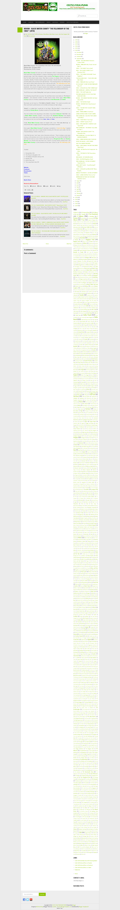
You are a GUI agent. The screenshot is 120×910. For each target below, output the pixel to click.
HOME (24, 22)
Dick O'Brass (95, 353)
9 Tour (83, 220)
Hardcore (95, 426)
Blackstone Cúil (93, 272)
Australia (82, 238)
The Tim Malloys (89, 798)
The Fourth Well (85, 722)
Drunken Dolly (80, 362)
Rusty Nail (75, 609)
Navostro (80, 534)
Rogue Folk (84, 602)
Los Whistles (87, 498)
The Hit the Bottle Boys (80, 732)
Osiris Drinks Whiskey (89, 550)
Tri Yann (86, 823)
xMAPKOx (89, 850)
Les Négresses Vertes (91, 485)
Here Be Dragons (92, 430)
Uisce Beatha (94, 827)
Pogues (92, 575)
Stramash (75, 650)
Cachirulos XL (84, 291)
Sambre (91, 612)
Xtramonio (95, 850)
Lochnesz (96, 493)
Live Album (94, 491)
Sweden (94, 654)
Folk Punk (92, 394)
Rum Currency (83, 607)
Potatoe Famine (86, 577)
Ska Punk (96, 630)
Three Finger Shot (84, 814)
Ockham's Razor (91, 546)
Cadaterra (91, 291)
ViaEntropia (82, 834)
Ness (96, 534)
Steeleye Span (90, 646)
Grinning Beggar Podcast (85, 419)
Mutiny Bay (80, 530)
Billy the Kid (89, 264)
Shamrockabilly (93, 621)
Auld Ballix (92, 236)
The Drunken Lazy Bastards (88, 711)
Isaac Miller (91, 448)
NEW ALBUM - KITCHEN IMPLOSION (84, 157)
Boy (91, 280)
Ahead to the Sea (81, 223)
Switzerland (76, 655)
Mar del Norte (88, 505)
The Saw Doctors (93, 781)
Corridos (75, 339)
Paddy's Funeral (84, 559)
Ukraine (75, 829)
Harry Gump (88, 428)
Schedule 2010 (82, 614)
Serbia (79, 620)
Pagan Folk (88, 561)
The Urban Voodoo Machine (87, 804)
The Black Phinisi (91, 673)
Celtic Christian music (93, 307)
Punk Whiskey (83, 584)
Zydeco (82, 854)
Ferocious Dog (76, 382)
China (93, 325)
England (65, 34)
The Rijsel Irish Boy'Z (85, 775)
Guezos (76, 421)
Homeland (94, 434)
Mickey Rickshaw (90, 516)
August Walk (86, 236)
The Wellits (80, 809)
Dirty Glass (77, 357)
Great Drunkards (89, 414)
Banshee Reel (85, 245)
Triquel (80, 825)
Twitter (40, 186)
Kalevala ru (91, 460)
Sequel (74, 620)
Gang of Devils (95, 405)
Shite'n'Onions (76, 627)
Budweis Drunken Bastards (92, 288)
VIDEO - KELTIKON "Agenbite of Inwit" (84, 159)
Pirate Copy (89, 570)
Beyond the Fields (92, 261)
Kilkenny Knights (89, 466)
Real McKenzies (86, 591)
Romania (80, 603)
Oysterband (86, 552)
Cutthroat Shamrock (89, 344)
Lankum (86, 480)
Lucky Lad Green (94, 500)
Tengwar (95, 661)
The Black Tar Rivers (85, 675)
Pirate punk (83, 571)
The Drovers (92, 709)
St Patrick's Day (84, 643)
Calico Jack (75, 293)
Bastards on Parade (78, 252)
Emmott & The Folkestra (92, 373)
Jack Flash (80, 450)
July (77, 183)
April (78, 189)
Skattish (88, 632)
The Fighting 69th (93, 718)
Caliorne (95, 293)
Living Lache (84, 493)
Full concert (85, 403)
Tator (91, 659)
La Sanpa (76, 478)
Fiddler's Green (83, 384)
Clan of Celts (82, 328)
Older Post (69, 243)
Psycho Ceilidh (84, 580)
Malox (82, 503)
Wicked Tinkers (88, 845)
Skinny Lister (94, 632)
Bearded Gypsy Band (84, 254)
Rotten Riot (86, 603)
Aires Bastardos (88, 223)
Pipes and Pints (94, 568)
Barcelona (96, 246)
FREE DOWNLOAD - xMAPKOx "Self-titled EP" (86, 90)
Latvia (94, 480)
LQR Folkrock (80, 500)
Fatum (91, 380)
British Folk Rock (79, 286)
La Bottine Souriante (94, 473)
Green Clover (88, 416)
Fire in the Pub (92, 387)
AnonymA (93, 229)
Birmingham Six (78, 266)
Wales (79, 838)
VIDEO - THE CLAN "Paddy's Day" (83, 92)
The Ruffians (87, 779)
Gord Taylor (94, 412)
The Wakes (84, 807)
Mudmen (75, 527)
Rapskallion (81, 589)
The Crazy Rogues (84, 695)
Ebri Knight (81, 369)
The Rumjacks (95, 779)
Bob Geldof (89, 277)
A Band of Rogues (92, 220)
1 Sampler (83, 214)
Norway (89, 541)
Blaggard (85, 273)
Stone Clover (87, 648)
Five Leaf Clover (81, 391)
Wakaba (75, 838)
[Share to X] (31, 190)
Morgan (84, 523)
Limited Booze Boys (87, 491)
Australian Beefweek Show (93, 238)
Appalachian (78, 230)
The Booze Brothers (77, 680)
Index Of (95, 441)
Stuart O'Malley (94, 652)
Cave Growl (92, 304)
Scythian (86, 616)
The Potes (86, 768)
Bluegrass (96, 275)
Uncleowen (95, 831)
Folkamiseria (88, 398)
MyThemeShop (39, 906)
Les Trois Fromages (94, 487)
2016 (76, 46)
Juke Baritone (80, 459)
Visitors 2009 (94, 836)
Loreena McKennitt (82, 496)
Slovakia (91, 634)
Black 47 (92, 266)
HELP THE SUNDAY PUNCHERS (83, 143)
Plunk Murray (87, 575)
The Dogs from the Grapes (86, 705)
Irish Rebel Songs (85, 446)
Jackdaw (85, 450)
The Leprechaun (94, 743)
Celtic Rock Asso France (86, 319)
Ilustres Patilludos (83, 439)
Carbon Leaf (75, 302)
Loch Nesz (90, 493)
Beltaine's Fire (76, 259)
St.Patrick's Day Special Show (79, 645)
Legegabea (84, 482)
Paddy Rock (77, 870)
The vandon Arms (81, 806)
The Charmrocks (88, 686)
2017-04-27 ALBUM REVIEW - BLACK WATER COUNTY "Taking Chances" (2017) (49, 205)
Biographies (95, 264)
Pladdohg (82, 573)
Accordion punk (88, 221)
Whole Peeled (76, 845)
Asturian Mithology (87, 234)
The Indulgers (94, 734)
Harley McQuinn (76, 428)
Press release (81, 578)
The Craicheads (76, 695)
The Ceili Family (88, 684)
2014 (76, 50)
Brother (91, 286)
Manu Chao (82, 505)
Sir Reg (83, 629)
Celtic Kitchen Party (81, 313)
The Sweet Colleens (87, 795)
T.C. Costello (76, 657)
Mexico (87, 514)
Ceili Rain (82, 305)
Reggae (88, 593)
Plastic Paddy (76, 575)
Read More (65, 202)
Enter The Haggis (85, 375)
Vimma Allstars (94, 834)
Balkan (91, 241)
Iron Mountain (85, 448)
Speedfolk (79, 641)
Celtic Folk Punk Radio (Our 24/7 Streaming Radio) (86, 860)
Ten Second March (88, 661)
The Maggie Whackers (78, 748)
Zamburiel (85, 852)
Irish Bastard (89, 444)
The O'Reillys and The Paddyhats (86, 761)
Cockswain (94, 330)
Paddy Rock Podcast (86, 557)
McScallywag (90, 511)
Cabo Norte (77, 291)
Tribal (90, 823)
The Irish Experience (77, 736)
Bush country (85, 289)
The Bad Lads (80, 666)
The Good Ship (89, 727)
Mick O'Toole (82, 516)
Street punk (75, 652)
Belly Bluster (94, 257)
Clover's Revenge (87, 330)
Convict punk (89, 335)
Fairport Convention (85, 378)
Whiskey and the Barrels (78, 841)
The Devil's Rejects (90, 704)
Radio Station (87, 586)
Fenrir (95, 380)
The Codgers (83, 691)
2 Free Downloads (93, 214)
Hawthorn (95, 428)
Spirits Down (76, 643)
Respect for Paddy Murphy (84, 595)
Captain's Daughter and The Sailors (89, 300)
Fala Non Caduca (93, 378)
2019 (76, 40)
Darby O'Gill (80, 348)
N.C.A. (74, 532)
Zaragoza (90, 852)
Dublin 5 (75, 366)
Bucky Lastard (83, 288)
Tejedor (75, 661)
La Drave (91, 475)
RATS (97, 589)
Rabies (82, 586)
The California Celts (92, 682)
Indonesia (81, 443)
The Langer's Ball (87, 741)
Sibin (82, 627)
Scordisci (89, 614)
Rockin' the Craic (80, 600)
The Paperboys (88, 763)
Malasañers (75, 503)
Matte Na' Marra (76, 509)
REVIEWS (62, 22)
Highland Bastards (94, 432)
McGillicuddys (77, 511)
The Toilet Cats (86, 800)
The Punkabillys (88, 770)
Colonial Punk (81, 332)
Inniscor (87, 443)
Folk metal (79, 394)
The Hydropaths (85, 734)
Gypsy (85, 421)
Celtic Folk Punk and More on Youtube (83, 863)
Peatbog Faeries (94, 564)
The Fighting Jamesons (78, 720)
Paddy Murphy (90, 555)
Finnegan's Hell (93, 385)
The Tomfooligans (94, 800)
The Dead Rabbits (88, 702)
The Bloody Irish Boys (87, 677)
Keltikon (80, 464)
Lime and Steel (78, 491)
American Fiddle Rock (87, 227)
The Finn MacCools (88, 720)
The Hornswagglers (90, 732)
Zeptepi (95, 852)
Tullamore (94, 825)
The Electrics (92, 714)
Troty (90, 825)
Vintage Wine (86, 836)
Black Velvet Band (81, 270)
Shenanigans (88, 625)
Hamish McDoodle (81, 425)
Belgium (87, 257)
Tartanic (86, 659)
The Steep (83, 789)
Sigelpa (86, 627)
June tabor (86, 459)
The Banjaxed (82, 668)
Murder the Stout (80, 528)
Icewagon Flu (83, 437)
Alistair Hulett (76, 225)
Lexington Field (94, 489)
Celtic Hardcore (91, 311)
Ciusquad (75, 328)
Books (74, 280)
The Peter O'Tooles (84, 764)
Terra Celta (81, 663)
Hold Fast (89, 434)
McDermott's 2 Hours (94, 509)
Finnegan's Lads (76, 387)
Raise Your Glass (93, 587)
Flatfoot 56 (79, 393)
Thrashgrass (91, 813)
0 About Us (76, 212)
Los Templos (81, 498)
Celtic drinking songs (85, 309)
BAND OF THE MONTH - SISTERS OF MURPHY (86, 173)
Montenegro (92, 521)
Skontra (75, 634)
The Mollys (93, 754)
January (78, 195)
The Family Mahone (82, 716)
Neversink (85, 536)
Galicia (79, 405)
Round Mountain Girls (93, 603)
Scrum (81, 616)
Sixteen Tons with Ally (82, 630)
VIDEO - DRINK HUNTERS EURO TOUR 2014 (86, 139)
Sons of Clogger (83, 637)
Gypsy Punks (93, 421)
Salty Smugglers (85, 612)
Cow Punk (92, 339)
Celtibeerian (75, 307)
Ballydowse (91, 243)
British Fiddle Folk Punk (92, 284)
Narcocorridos (94, 532)
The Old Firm (80, 763)
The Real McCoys (83, 773)
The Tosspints (84, 802)
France (81, 402)
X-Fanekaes (83, 850)
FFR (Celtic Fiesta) (89, 382)
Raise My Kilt (86, 587)
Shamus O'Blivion (90, 623)
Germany (87, 409)
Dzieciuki (93, 367)
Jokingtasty (85, 457)
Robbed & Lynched (80, 598)
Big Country (89, 263)
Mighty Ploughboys (84, 518)
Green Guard (94, 416)
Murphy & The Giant (89, 528)
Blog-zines (81, 275)
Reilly (92, 593)
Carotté (80, 302)
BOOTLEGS (55, 22)
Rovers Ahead (77, 605)
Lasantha (54, 906)
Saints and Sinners (91, 611)
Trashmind (95, 822)
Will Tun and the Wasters (83, 847)
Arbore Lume (89, 230)
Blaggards (90, 273)
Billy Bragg (79, 264)
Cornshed (95, 337)
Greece (95, 414)
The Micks (79, 754)
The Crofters (92, 695)
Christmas (78, 326)
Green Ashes (82, 416)
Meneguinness (81, 514)
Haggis (82, 423)
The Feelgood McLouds (78, 718)
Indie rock (75, 443)
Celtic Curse (77, 309)
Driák (89, 359)
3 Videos (80, 216)
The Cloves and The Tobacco (88, 689)
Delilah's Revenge (77, 351)
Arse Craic (94, 232)
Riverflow (91, 596)
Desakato (89, 353)
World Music (77, 850)
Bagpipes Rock (76, 241)
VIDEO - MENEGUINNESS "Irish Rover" (84, 111)
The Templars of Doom (91, 797)
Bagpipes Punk (90, 239)
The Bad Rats (87, 666)
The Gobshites (81, 727)
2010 (76, 203)
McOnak (83, 511)
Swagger (89, 654)
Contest (78, 335)
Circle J (94, 326)
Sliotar (87, 634)
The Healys (95, 730)
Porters (80, 577)
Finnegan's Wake (84, 387)
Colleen (74, 332)
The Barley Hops (84, 670)
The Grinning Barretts (77, 730)
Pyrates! (89, 584)
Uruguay (76, 832)
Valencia (95, 832)
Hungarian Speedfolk (92, 435)
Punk (91, 582)
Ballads (84, 243)
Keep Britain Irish (82, 462)
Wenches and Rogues (86, 840)
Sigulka (92, 627)
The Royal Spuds (80, 779)
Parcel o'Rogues (85, 562)
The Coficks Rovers (91, 691)
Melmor (86, 512)
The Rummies (78, 781)
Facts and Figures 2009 (89, 376)
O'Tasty (85, 546)
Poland (96, 575)
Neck (92, 534)
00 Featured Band (85, 212)
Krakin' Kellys (85, 473)
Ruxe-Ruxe (81, 609)
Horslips (85, 435)
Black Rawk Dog (88, 268)
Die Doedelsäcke (77, 355)
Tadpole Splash (84, 657)
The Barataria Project (90, 668)
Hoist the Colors (82, 434)
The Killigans (82, 739)
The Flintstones (77, 722)
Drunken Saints (83, 364)
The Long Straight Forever (92, 745)
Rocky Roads (88, 600)
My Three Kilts (86, 530)
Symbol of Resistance (93, 655)
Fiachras (95, 382)
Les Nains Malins (82, 485)
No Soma (92, 539)
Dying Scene (83, 367)
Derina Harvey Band (82, 353)
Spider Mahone (85, 641)
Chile (89, 325)
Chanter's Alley (76, 323)
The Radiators (78, 772)
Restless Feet (93, 595)
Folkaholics (82, 398)
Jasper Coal (89, 452)
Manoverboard (76, 505)
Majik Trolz (94, 502)
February (78, 193)
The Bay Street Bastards (87, 671)
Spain (89, 639)
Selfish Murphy (85, 618)
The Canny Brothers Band (78, 684)
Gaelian (74, 405)
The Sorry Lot (89, 786)
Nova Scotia (79, 543)
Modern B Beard (94, 519)
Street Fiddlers (94, 650)
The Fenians (86, 718)
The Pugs (81, 770)
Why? (82, 845)
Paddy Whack (94, 557)
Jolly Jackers (90, 457)
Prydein (78, 580)
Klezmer (94, 469)
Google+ (46, 186)
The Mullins (91, 757)
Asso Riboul (80, 234)
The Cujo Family (90, 698)
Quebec (76, 586)
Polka (76, 577)
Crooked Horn (94, 342)
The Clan (87, 688)
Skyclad (80, 634)
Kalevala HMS (84, 460)
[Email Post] (25, 189)
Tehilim (94, 659)
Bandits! (96, 243)
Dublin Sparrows (89, 366)
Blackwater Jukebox (77, 273)
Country (85, 339)
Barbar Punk (80, 246)
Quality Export (95, 584)
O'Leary (80, 546)
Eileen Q (94, 369)
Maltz (87, 503)
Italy (74, 450)
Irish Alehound (82, 444)
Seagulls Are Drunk (77, 618)
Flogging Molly (92, 393)
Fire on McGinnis (82, 389)
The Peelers (75, 764)
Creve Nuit (83, 342)
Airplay (94, 223)
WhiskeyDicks (89, 843)
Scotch (94, 614)
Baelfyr (82, 239)
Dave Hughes (93, 348)
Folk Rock (76, 396)
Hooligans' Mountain (77, 435)
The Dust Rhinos (90, 713)
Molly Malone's (78, 521)
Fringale (93, 401)
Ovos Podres (79, 552)
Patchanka (88, 564)
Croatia (87, 342)
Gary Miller (92, 407)
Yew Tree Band (79, 852)
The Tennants (76, 798)
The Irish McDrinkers (87, 736)
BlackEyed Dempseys (77, 272)
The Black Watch (94, 675)
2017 (76, 44)
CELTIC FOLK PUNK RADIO (72, 22)
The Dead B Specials (94, 700)
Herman (75, 432)
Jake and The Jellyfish (92, 450)
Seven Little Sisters (87, 620)
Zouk (74, 854)
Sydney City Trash (84, 655)
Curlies (81, 344)
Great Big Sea (82, 414)
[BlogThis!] (29, 190)
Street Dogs (87, 650)
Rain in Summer (77, 587)
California (90, 293)
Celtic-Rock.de (82, 321)
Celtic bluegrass (84, 307)
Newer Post (25, 243)
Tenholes (75, 663)
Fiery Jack (96, 384)
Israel (96, 448)
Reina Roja (75, 595)
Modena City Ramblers (85, 519)
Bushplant (92, 289)
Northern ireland (81, 541)
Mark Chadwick (77, 507)
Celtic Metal (89, 313)
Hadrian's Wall (76, 423)
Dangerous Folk (89, 346)
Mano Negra (93, 503)
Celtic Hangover (83, 311)
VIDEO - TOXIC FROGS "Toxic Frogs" (84, 119)
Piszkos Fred (76, 573)
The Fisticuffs (95, 720)
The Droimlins (85, 709)
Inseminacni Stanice (94, 443)
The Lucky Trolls (93, 747)
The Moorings (83, 755)
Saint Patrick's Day (81, 611)
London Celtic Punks (88, 494)
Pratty (76, 578)
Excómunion (81, 376)
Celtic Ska (94, 319)
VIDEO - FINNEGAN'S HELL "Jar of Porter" (85, 82)
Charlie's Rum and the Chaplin (87, 323)
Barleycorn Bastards (89, 248)
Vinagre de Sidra (77, 836)
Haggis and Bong (89, 423)
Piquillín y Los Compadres (80, 570)
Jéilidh (88, 453)
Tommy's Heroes (76, 818)
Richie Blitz (75, 596)
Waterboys (84, 838)
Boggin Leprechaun (84, 279)
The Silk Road (76, 786)
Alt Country (89, 225)
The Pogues (86, 766)
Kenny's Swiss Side (87, 464)
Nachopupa (80, 532)
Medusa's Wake (80, 512)
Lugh (75, 502)
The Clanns (92, 688)
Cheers (80, 325)
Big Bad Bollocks (81, 263)
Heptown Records (77, 430)
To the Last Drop (85, 816)
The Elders (85, 714)
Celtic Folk (93, 309)
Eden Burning (88, 369)
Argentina (88, 232)
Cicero (90, 326)
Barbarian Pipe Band (88, 246)
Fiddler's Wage (90, 384)
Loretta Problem (91, 496)
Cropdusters (75, 344)
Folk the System (85, 396)
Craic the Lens (78, 341)
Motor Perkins (76, 525)
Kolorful (86, 471)
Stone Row (94, 648)
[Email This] (28, 190)
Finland (86, 385)
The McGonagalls (91, 750)
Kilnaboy (85, 468)
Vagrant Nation (88, 832)
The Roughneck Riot (85, 777)
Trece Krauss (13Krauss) (78, 823)
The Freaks (81, 723)
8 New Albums (46, 34)
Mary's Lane (84, 507)
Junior (91, 459)
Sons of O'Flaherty (92, 637)
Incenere (90, 441)
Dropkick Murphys (88, 360)
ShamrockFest (76, 623)
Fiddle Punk (75, 384)
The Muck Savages (91, 755)
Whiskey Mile (87, 841)
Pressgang (88, 578)
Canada (81, 295)
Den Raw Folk (85, 351)
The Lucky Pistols (85, 747)
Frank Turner (88, 401)
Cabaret (96, 289)
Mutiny (75, 530)
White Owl (95, 843)
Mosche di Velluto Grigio (91, 523)
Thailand (94, 663)
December (79, 52)
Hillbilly (76, 434)
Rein (96, 593)
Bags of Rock (85, 241)
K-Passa (78, 460)
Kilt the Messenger (92, 468)
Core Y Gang (80, 337)
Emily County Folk (82, 373)
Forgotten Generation (77, 400)
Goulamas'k (75, 414)
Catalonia (85, 304)
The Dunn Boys (82, 713)
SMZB (86, 636)
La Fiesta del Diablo (78, 477)
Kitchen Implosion (86, 469)
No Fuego (87, 539)
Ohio (78, 548)
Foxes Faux (75, 401)
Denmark (91, 351)
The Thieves (82, 798)
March (78, 191)
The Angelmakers (84, 664)
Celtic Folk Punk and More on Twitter (83, 867)
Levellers (87, 489)
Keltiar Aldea (95, 462)
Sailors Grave (87, 609)
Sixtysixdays (90, 630)
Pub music (91, 580)
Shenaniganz (94, 625)
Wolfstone (96, 848)
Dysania (88, 367)
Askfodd (75, 234)
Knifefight (82, 471)
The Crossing (83, 698)
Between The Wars (82, 261)
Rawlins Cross (78, 591)
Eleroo (87, 371)
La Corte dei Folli (85, 475)
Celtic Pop (78, 315)
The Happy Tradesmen (87, 730)
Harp (83, 428)
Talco (74, 659)
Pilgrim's (92, 566)
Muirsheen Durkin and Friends (86, 527)
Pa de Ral (92, 552)
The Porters (79, 768)
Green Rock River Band (78, 418)
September (79, 58)
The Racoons (95, 770)
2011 (76, 201)
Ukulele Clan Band (83, 829)
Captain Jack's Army (92, 298)
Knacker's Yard (76, 471)
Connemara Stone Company (88, 334)
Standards (83, 646)
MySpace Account (93, 530)
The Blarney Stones (77, 677)
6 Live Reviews (84, 218)
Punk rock (77, 584)
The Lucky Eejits (76, 747)
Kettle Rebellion (82, 466)
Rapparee (75, 589)
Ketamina (75, 466)
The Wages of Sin (90, 806)
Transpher (89, 822)
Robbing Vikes (88, 598)
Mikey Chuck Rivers (93, 518)
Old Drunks (90, 548)
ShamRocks (82, 623)
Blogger (86, 33)
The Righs (77, 775)
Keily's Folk (89, 462)
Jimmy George (80, 455)
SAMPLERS (30, 22)
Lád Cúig (88, 478)
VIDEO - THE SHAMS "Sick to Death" (84, 68)
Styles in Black (76, 654)
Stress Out (88, 652)
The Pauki (94, 763)
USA (80, 832)
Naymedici (86, 534)
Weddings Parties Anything (92, 838)
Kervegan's (95, 464)
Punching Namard (84, 582)
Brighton (90, 282)
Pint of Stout (86, 568)
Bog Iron (77, 279)
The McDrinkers (83, 750)
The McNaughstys (82, 752)
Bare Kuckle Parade (79, 248)
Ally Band (83, 225)
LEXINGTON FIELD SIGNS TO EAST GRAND (86, 114)
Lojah (76, 494)
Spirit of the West (93, 641)
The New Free (92, 759)
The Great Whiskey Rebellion (83, 729)
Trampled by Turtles (81, 822)
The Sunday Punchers (90, 793)
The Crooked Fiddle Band (89, 696)
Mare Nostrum (95, 505)
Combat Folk (88, 332)
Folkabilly (75, 398)
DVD (79, 367)
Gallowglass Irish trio (87, 405)
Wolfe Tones (83, 848)
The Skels (83, 786)
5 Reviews (41, 34)
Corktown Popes (87, 337)
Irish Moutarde (76, 446)
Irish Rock (93, 446)
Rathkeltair (92, 589)
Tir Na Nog (77, 816)
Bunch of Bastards (78, 289)
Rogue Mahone (91, 602)
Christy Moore (85, 326)
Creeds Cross (91, 341)
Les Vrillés (76, 489)
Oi (81, 548)
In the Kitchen (84, 441)
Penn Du (76, 566)
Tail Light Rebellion (93, 657)
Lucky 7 (88, 500)
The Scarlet (86, 782)
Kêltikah (75, 464)
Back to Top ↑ (60, 908)
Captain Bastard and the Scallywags (85, 297)
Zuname (78, 854)
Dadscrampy (82, 346)
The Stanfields (76, 789)
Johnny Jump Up (93, 455)
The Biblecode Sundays (82, 673)
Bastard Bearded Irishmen (85, 250)
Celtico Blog (90, 321)
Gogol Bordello (80, 412)
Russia (94, 607)
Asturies (94, 234)
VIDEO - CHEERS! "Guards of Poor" (84, 121)
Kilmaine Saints (78, 468)
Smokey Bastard (79, 636)
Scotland (75, 616)
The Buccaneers (83, 682)
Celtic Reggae (89, 317)
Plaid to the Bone (88, 573)
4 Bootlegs (91, 216)
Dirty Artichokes (86, 355)
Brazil (94, 281)
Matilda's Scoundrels (92, 507)
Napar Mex (86, 532)
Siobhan (79, 629)
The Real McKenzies (93, 773)
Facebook (33, 186)
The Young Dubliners (83, 813)
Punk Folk (95, 582)
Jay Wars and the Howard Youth (79, 453)
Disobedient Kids (85, 357)
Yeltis (74, 852)
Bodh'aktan (95, 277)
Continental (83, 335)
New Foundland (91, 536)
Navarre (75, 534)
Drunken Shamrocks (93, 364)
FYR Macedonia (93, 403)
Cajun (95, 291)
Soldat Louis (92, 636)
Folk (74, 394)
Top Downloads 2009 (92, 818)
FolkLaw (94, 398)
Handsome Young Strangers (92, 425)
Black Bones (81, 268)
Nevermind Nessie (77, 536)
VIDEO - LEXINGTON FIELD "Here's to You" (85, 175)
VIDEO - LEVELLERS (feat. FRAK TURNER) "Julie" (86, 88)
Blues (77, 277)
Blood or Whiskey (88, 275)
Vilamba (87, 834)
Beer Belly (93, 254)
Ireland (75, 444)
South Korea (83, 639)
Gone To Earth (88, 412)
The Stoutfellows (80, 791)
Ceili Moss (77, 305)
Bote (88, 280)
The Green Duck (93, 729)
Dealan (89, 350)
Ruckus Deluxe (92, 605)
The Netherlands (83, 759)
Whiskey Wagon (81, 843)
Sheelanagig (81, 625)
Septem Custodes (93, 618)
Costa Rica (80, 339)
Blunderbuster (82, 277)
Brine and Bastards (82, 284)
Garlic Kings (76, 407)
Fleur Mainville (85, 393)
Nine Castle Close (88, 537)
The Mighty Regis (85, 754)
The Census (81, 686)
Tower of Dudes (91, 820)
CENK (95, 321)
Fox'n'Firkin (93, 400)
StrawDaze (81, 650)
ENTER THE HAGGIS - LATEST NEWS (84, 141)
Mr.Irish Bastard (92, 525)
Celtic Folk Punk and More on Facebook (84, 865)
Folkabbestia (94, 396)
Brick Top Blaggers (82, 282)
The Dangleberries (84, 700)
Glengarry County (88, 410)
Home (47, 243)
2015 (76, 48)
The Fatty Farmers (91, 716)
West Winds (94, 840)
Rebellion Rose (76, 593)
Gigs (81, 410)
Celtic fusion (75, 311)
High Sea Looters (85, 432)
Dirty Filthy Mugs (94, 355)
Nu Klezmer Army (93, 543)
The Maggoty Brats (89, 748)
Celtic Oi (96, 313)
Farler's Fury (85, 380)
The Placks (81, 766)
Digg (59, 186)
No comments (32, 36)
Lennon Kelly (91, 482)
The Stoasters (89, 789)
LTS (85, 500)
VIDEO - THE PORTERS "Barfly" (83, 102)
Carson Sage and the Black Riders (91, 302)
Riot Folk (81, 596)
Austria (76, 239)
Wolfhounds (90, 848)
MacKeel (80, 502)
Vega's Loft (75, 834)
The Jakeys (79, 738)
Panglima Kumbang (77, 562)
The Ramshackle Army (88, 772)
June (78, 185)
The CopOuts (93, 693)
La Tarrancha (82, 478)
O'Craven (83, 544)
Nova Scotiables (86, 543)
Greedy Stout (76, 416)
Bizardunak (85, 266)
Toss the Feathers (83, 820)
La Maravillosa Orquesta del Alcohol (91, 477)
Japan (84, 452)
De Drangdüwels (83, 350)
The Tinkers (95, 798)
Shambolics (79, 621)
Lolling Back (80, 494)
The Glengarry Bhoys (90, 725)
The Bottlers (86, 680)
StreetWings (81, 652)
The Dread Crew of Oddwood (86, 707)
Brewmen (75, 282)
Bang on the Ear (77, 245)
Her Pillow (85, 430)
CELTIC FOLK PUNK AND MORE (59, 905)
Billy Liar (84, 264)
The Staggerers (93, 788)
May (77, 187)
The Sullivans (81, 793)
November (79, 54)
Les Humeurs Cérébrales (90, 484)
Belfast (83, 257)
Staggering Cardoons (92, 645)
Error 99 (92, 375)
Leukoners (82, 489)
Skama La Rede (78, 632)
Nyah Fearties (76, 544)
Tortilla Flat (75, 820)
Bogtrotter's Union (93, 279)
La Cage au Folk (77, 475)
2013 (76, 197)
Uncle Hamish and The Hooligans (85, 831)
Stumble (53, 186)
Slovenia (96, 634)
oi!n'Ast (84, 548)
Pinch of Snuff (80, 568)
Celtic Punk (60, 34)
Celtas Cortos (93, 305)
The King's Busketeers (91, 739)
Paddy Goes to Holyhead (87, 553)
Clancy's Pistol (89, 328)
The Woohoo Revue (83, 811)
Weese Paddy (77, 840)
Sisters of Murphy (91, 629)
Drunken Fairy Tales (89, 362)
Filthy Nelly (81, 385)
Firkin (88, 389)
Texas (90, 663)
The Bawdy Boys (76, 671)
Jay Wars (95, 452)
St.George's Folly (93, 643)
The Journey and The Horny (89, 738)
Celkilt (86, 306)
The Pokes (93, 766)
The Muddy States (83, 757)
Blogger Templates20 (84, 906)
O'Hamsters (89, 544)
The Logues (82, 745)
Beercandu (82, 255)
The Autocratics (92, 664)
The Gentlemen (81, 725)
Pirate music (77, 571)
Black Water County (54, 34)
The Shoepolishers (83, 784)
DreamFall (85, 359)
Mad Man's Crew (87, 502)
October (78, 56)
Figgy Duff (76, 385)
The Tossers (76, 802)
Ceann (96, 304)
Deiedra (94, 350)
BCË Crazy (89, 252)
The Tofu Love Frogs (78, 800)
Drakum (80, 359)
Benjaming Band (84, 259)
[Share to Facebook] (32, 190)
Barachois (92, 245)
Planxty (95, 573)
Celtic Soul (75, 321)
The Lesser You (76, 745)
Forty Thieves (87, 400)
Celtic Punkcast (82, 317)
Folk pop (86, 394)
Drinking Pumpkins (79, 360)
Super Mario (83, 654)
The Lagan (80, 741)
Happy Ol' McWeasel (79, 426)
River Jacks (86, 596)
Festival (82, 382)
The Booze (94, 679)
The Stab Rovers (85, 788)
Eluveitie (92, 371)
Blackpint (86, 272)
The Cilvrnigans (80, 688)
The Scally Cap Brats (77, 782)
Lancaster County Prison (78, 480)
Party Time (75, 564)
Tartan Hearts (80, 659)
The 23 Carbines (76, 664)
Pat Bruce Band (82, 564)
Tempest (80, 661)
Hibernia (79, 432)
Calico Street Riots (82, 293)
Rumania (89, 607)
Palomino (95, 561)
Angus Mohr (87, 229)
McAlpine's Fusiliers (84, 509)
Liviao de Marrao (76, 493)
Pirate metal (95, 570)
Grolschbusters (95, 419)
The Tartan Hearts (81, 797)
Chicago (85, 325)
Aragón (83, 230)
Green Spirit (88, 418)
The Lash (95, 741)
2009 (76, 205)
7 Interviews (90, 218)
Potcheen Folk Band (94, 577)
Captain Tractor (76, 300)
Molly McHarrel (85, 521)
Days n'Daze (75, 350)
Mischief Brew (76, 519)
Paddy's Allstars (76, 559)
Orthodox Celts (80, 550)
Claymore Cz (80, 330)
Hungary (75, 437)
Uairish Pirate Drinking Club (83, 827)
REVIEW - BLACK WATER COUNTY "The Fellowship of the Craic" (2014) (46, 29)
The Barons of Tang (93, 670)
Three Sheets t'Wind (93, 814)
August (78, 181)
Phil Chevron (81, 566)
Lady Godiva (94, 478)
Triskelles (85, 825)
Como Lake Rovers (77, 334)
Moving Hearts (84, 525)
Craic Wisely (84, 341)
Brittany (86, 286)
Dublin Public (81, 366)
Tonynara (84, 818)
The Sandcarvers (85, 781)
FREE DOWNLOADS (40, 22)
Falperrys (75, 380)
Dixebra (91, 357)
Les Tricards (86, 487)
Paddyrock (91, 559)
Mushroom (96, 528)
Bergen (74, 261)
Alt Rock (95, 225)
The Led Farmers (85, 743)
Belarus (78, 257)
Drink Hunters (95, 359)
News (79, 537)
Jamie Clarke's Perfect (77, 452)
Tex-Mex (86, 663)
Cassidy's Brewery (77, 304)
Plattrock (81, 575)
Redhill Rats (83, 593)
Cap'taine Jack (90, 295)
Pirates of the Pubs (92, 571)
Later (90, 480)
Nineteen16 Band (80, 539)
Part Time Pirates (93, 562)
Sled (84, 634)
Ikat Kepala (90, 437)
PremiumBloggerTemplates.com (64, 906)
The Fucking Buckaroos (90, 723)
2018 (76, 42)
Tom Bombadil (94, 816)
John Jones (87, 455)
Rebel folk (93, 591)
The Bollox (89, 679)
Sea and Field (94, 616)
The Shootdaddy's (92, 784)
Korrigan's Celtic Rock (77, 473)
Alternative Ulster (77, 227)
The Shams (92, 782)
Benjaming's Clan (92, 259)
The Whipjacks (88, 809)
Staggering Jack (76, 646)
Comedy (94, 332)
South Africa (76, 639)
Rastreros (86, 589)
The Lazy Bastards (77, 743)
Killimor (96, 466)
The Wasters (92, 807)
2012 (76, 199)
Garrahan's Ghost (84, 407)
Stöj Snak (80, 648)
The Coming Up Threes (85, 693)
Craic (97, 339)
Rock (94, 598)
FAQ (80, 380)
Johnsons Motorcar (77, 457)
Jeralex (92, 453)
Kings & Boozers (77, 469)
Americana (80, 229)
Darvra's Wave (87, 348)
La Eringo (96, 475)
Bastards (94, 250)
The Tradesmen (92, 802)
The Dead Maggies (78, 702)
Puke (78, 582)
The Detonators (81, 704)
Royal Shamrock (84, 605)
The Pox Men (92, 768)
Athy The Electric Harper (78, 236)
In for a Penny (92, 439)
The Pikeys (92, 764)
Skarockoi (84, 632)
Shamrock (86, 621)
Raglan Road (95, 586)
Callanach (75, 295)
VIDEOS (48, 22)
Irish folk (94, 444)
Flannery (88, 391)
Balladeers (79, 243)
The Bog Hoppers (81, 679)
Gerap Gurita (80, 409)
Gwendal (81, 421)
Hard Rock (88, 426)
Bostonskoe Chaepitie (81, 280)
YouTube (31, 899)
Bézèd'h (75, 263)
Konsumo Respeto (93, 471)
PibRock (87, 566)
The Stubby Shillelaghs (90, 791)
